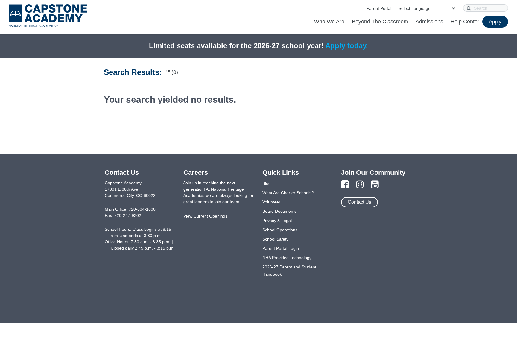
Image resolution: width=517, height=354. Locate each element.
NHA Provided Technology (286, 257)
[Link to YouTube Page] (375, 185)
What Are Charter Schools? (288, 192)
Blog (266, 183)
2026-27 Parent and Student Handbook (289, 270)
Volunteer (271, 202)
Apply (495, 22)
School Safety (275, 239)
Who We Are (329, 22)
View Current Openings (205, 216)
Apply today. (346, 46)
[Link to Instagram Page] (360, 185)
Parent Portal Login (280, 248)
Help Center (465, 22)
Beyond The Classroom (380, 22)
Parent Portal (379, 8)
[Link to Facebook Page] (345, 185)
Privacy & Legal (277, 220)
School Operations (279, 229)
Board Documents (279, 211)
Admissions (429, 22)
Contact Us (359, 202)
